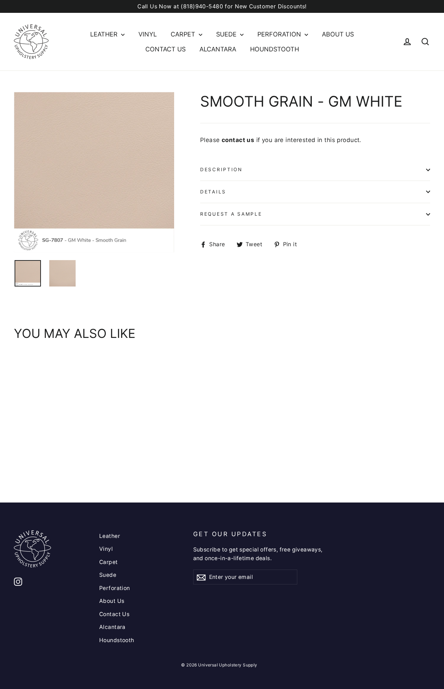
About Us (338, 34)
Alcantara (217, 49)
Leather (104, 34)
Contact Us (165, 49)
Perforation (280, 34)
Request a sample (231, 214)
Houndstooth (274, 49)
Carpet (184, 34)
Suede (227, 34)
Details (213, 191)
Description (221, 169)
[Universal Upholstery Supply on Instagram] (18, 581)
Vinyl (147, 34)
